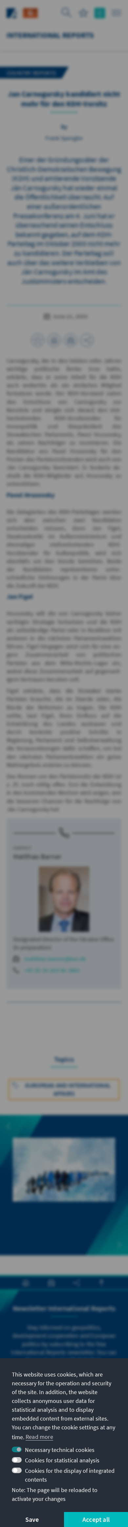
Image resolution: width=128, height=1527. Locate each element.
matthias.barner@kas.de (55, 958)
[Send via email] (70, 340)
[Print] (54, 340)
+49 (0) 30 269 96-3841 (52, 970)
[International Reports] (30, 12)
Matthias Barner (37, 856)
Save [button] (32, 1519)
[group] (64, 1177)
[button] (8, 1126)
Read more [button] (39, 1436)
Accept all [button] (96, 1519)
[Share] (87, 340)
